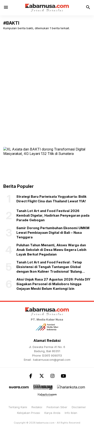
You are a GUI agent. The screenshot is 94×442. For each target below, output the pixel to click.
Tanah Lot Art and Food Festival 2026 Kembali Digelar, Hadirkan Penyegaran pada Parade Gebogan (52, 215)
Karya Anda (52, 413)
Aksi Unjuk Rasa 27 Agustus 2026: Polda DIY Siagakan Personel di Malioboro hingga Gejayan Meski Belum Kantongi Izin (53, 284)
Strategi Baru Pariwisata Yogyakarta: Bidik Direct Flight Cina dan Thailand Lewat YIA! (51, 198)
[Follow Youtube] (63, 376)
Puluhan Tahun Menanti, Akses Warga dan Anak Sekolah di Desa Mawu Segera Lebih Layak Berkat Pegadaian (51, 249)
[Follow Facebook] (30, 376)
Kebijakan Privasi (28, 413)
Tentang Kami (17, 407)
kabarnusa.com (45, 422)
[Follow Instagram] (52, 376)
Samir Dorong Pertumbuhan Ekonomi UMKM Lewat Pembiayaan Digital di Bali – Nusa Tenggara (52, 232)
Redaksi (36, 407)
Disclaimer (79, 407)
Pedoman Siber (57, 407)
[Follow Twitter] (41, 376)
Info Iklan (71, 413)
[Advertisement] (47, 83)
